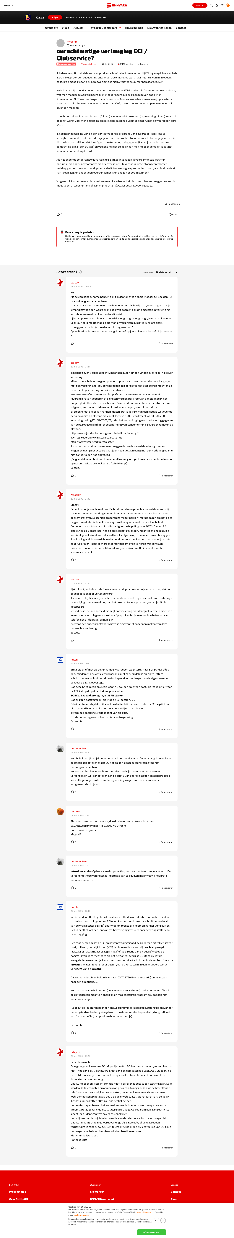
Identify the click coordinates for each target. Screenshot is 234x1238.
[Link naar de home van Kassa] (28, 17)
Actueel (78, 27)
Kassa (40, 17)
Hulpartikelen (134, 27)
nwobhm (76, 494)
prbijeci (75, 1052)
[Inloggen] (222, 5)
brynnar (75, 811)
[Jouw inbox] (216, 5)
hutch (74, 659)
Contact (181, 27)
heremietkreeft (80, 748)
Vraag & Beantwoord (104, 27)
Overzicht (51, 27)
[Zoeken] (211, 5)
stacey (75, 282)
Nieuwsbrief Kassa (159, 27)
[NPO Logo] (228, 5)
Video (65, 27)
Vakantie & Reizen (89, 64)
